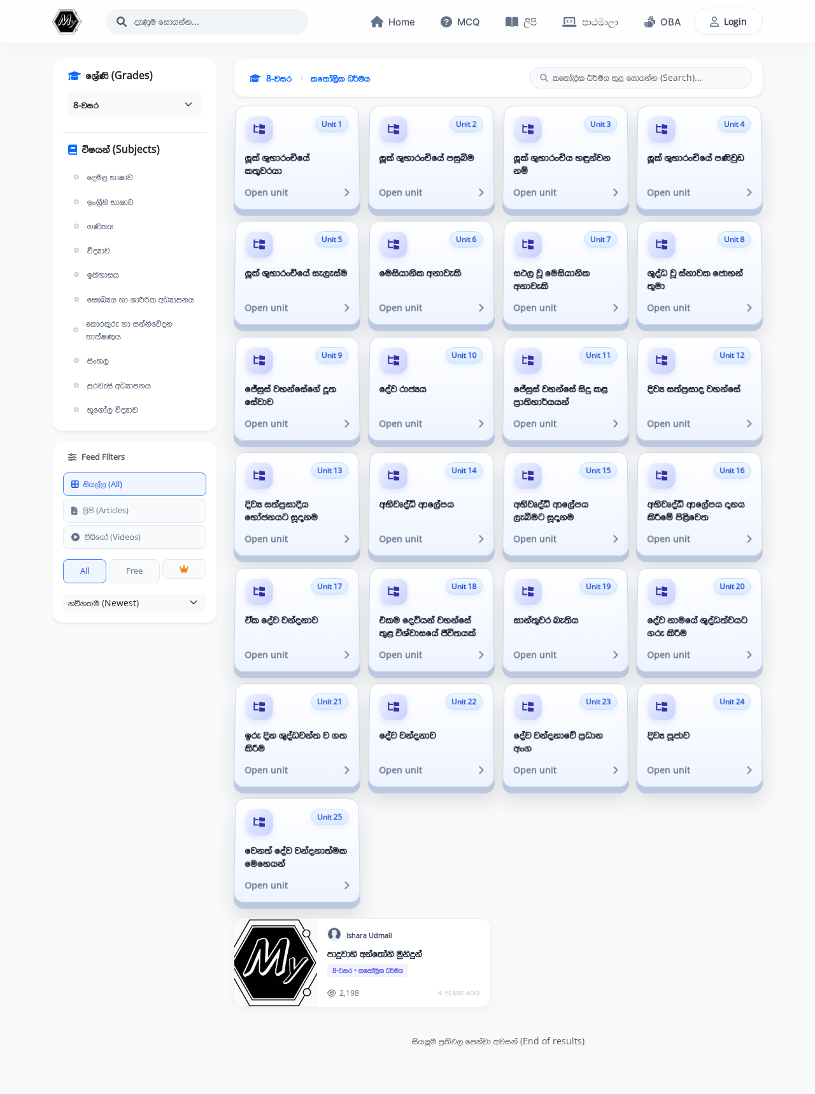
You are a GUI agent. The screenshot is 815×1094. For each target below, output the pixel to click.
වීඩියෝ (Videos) (113, 537)
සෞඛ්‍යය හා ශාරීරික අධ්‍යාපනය (140, 299)
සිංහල (98, 360)
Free (134, 570)
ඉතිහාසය (103, 274)
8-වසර (279, 78)
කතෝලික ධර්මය (341, 78)
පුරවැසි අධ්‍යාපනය (119, 385)
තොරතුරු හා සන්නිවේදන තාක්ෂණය (129, 330)
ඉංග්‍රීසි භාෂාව (110, 202)
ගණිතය (100, 226)
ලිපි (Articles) (106, 510)
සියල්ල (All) (102, 484)
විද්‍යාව (98, 250)
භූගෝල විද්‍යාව (112, 409)
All (84, 570)
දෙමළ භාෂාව (110, 177)
